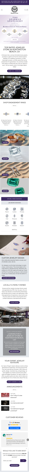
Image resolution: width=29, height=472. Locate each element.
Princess (22, 211)
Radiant (22, 225)
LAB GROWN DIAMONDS (14, 202)
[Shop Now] (14, 138)
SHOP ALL (14, 229)
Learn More (14, 302)
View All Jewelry (14, 70)
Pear (22, 218)
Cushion (14, 211)
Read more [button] (9, 444)
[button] (1, 440)
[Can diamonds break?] (5, 402)
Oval (7, 218)
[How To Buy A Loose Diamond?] (5, 395)
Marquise (14, 218)
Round (7, 211)
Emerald (14, 225)
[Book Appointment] (14, 342)
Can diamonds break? (16, 403)
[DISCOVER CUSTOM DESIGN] (14, 268)
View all (14, 105)
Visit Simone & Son (14, 381)
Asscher (7, 225)
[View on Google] (4, 435)
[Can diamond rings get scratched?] (5, 408)
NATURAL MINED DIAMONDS (14, 198)
